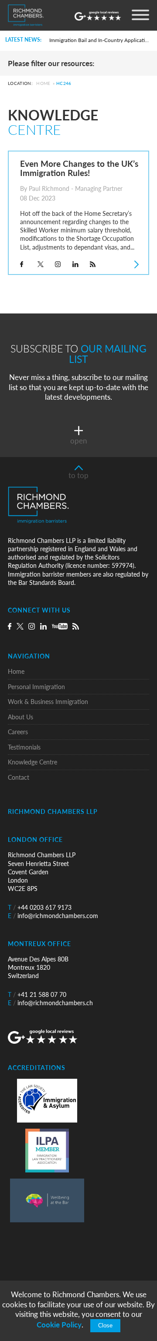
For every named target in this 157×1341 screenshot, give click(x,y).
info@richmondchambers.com (53, 916)
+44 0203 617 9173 (40, 907)
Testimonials (24, 747)
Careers (18, 732)
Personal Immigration (36, 687)
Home (43, 83)
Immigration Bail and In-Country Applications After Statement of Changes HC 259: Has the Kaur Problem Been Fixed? (100, 40)
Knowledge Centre (32, 762)
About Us (20, 717)
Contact (18, 777)
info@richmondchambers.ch (50, 1003)
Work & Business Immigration (48, 701)
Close (105, 1326)
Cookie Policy (59, 1325)
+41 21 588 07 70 (37, 994)
